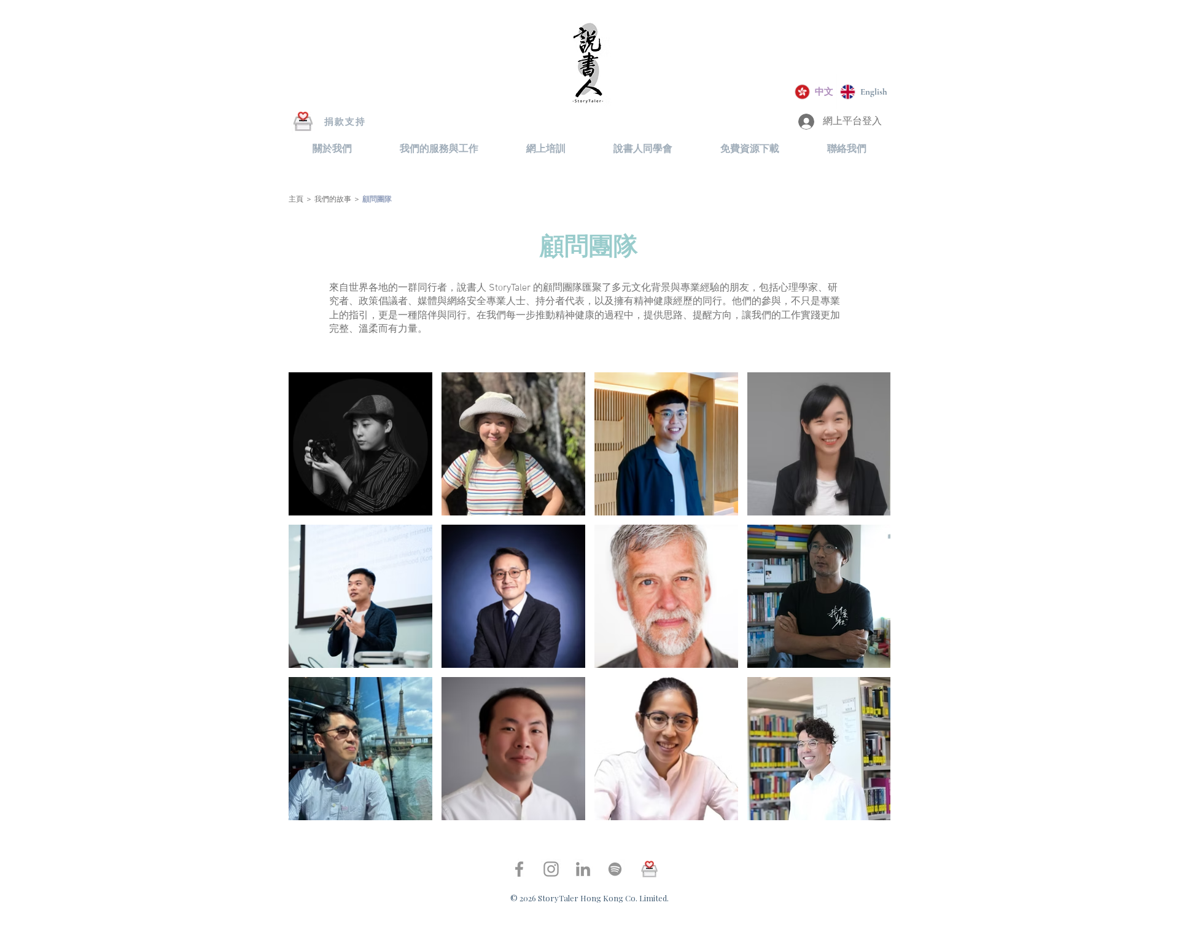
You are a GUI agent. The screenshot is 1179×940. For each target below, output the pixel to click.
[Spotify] (615, 869)
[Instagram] (551, 869)
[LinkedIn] (583, 869)
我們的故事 (333, 199)
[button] (332, 148)
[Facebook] (519, 869)
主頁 (296, 199)
